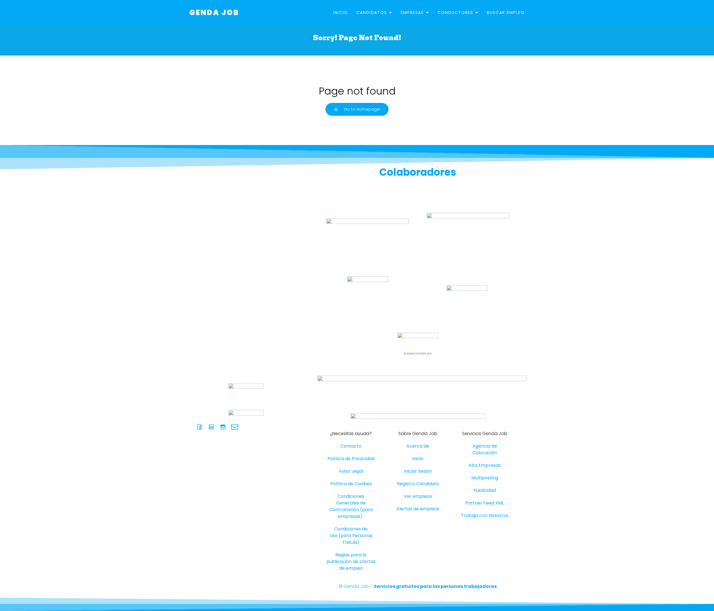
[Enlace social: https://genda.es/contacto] (237, 427)
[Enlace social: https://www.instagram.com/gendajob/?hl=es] (225, 427)
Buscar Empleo (506, 12)
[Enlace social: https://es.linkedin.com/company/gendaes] (213, 427)
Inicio (340, 12)
